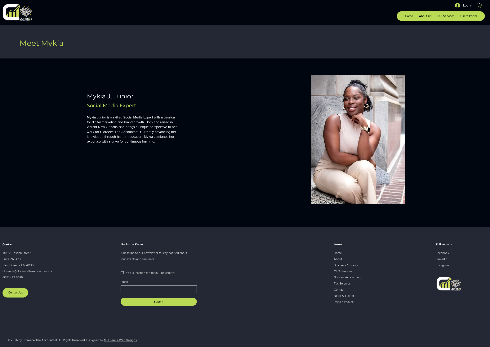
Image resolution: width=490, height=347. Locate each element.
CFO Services (343, 271)
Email (124, 281)
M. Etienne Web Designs (120, 340)
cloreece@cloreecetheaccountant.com (28, 271)
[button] (479, 5)
